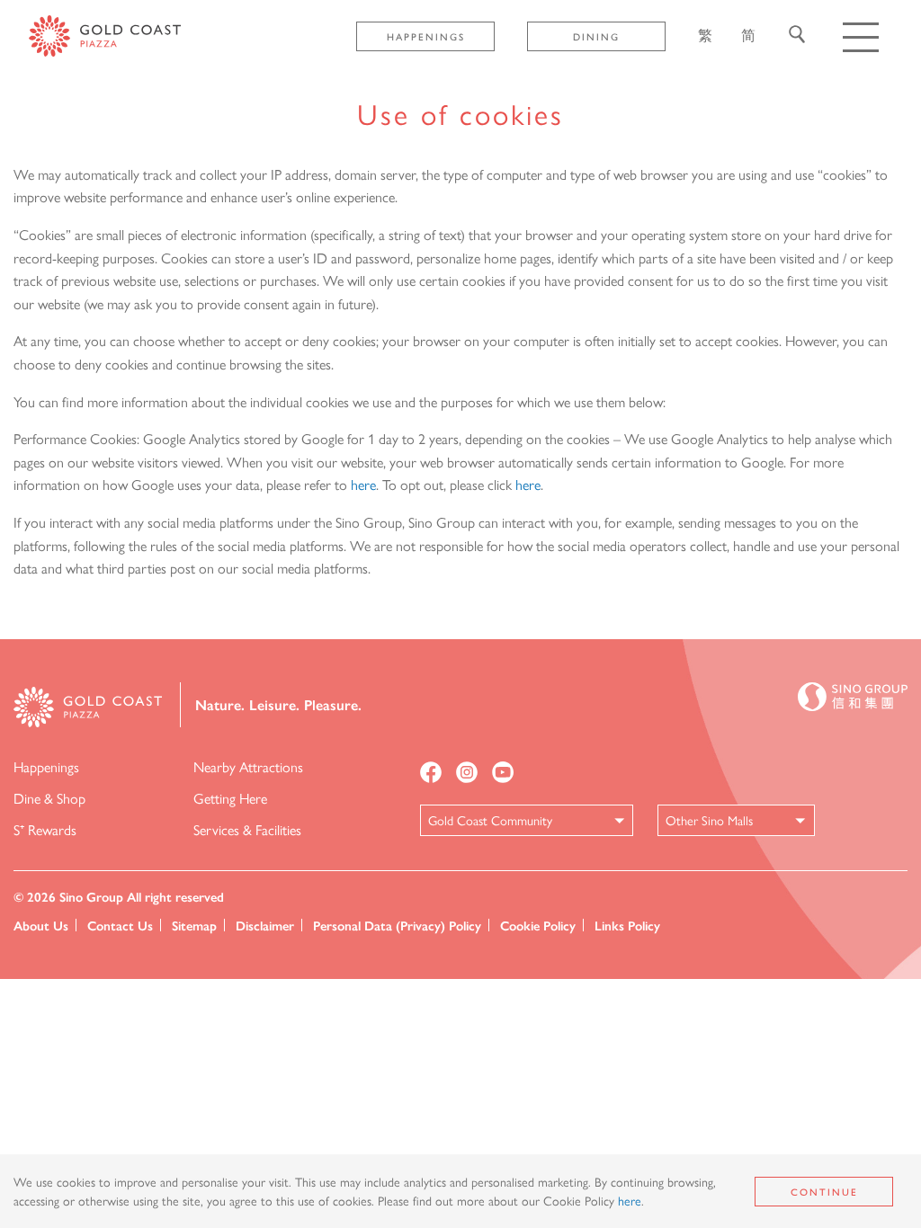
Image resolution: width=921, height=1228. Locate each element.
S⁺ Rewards (44, 829)
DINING (596, 36)
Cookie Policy (538, 925)
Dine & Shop (49, 798)
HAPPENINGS (426, 36)
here (363, 484)
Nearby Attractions (248, 766)
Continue (824, 1191)
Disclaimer (265, 925)
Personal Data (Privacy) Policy (397, 925)
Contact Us (120, 925)
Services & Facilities (247, 829)
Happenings (46, 766)
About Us (40, 925)
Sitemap (194, 925)
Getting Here (230, 798)
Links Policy (627, 925)
